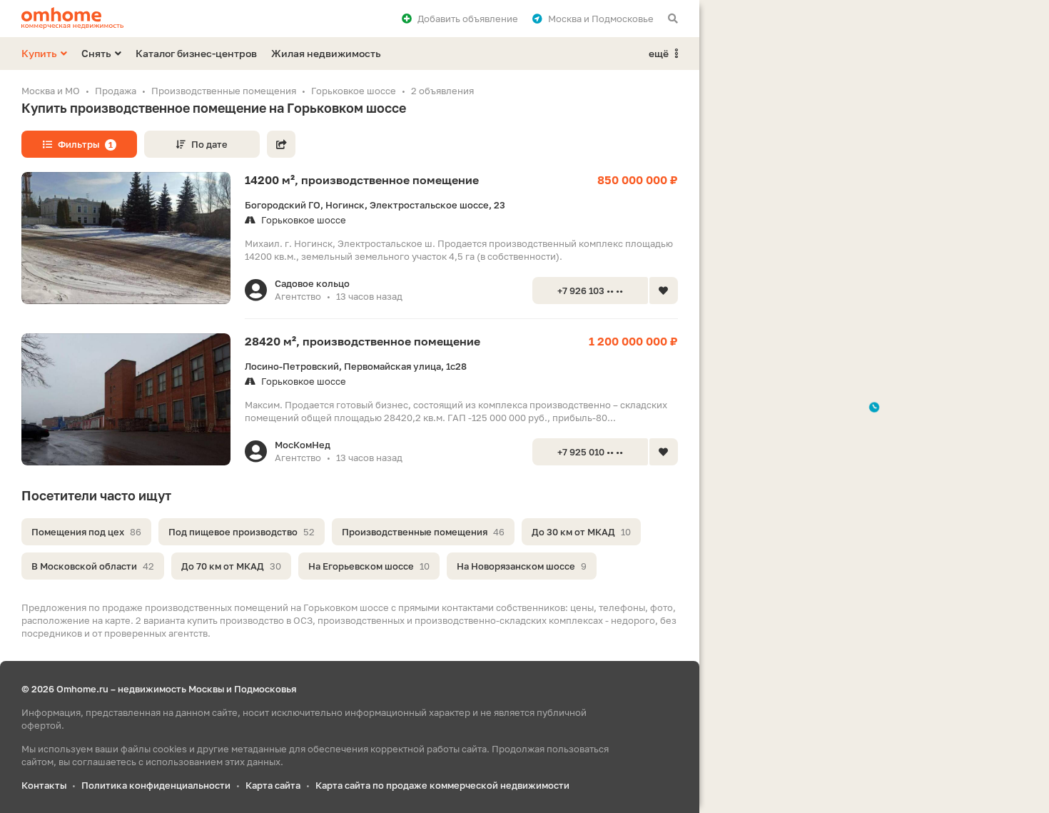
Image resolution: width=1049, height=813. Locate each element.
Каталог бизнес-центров (196, 53)
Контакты (43, 785)
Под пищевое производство (241, 531)
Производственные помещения (423, 531)
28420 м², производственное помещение (362, 341)
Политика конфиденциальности (155, 785)
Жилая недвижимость (326, 53)
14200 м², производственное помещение (362, 180)
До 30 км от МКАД (581, 531)
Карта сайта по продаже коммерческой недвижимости (442, 785)
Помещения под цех (86, 531)
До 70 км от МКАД (231, 566)
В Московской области (92, 566)
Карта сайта (272, 785)
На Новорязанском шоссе (522, 566)
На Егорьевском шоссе (369, 566)
